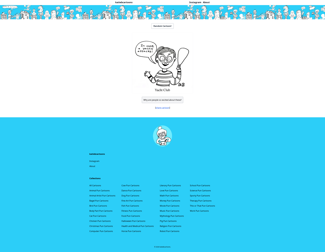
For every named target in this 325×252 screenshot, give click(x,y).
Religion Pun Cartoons (170, 226)
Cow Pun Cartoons (130, 185)
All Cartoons (95, 185)
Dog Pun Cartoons (130, 195)
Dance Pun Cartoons (131, 190)
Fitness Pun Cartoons (131, 210)
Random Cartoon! (162, 26)
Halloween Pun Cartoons (133, 221)
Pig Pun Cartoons (168, 221)
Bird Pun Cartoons (98, 205)
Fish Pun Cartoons (130, 205)
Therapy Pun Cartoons (201, 200)
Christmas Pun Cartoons (101, 226)
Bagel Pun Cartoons (98, 200)
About (92, 166)
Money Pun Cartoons (170, 200)
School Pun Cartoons (200, 185)
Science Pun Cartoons (200, 190)
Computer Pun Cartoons (101, 231)
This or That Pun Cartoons (202, 205)
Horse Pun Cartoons (131, 231)
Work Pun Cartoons (199, 210)
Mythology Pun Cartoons (172, 216)
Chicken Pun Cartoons (100, 221)
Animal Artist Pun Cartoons (102, 195)
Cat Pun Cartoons (97, 216)
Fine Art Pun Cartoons (132, 200)
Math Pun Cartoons (169, 195)
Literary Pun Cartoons (170, 185)
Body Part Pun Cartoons (100, 210)
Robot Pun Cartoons (169, 231)
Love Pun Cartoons (169, 190)
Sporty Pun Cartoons (200, 195)
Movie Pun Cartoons (169, 205)
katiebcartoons (124, 2)
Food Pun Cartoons (130, 216)
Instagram (94, 161)
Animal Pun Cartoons (99, 190)
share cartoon (162, 107)
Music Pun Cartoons (169, 210)
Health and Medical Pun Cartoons (137, 226)
